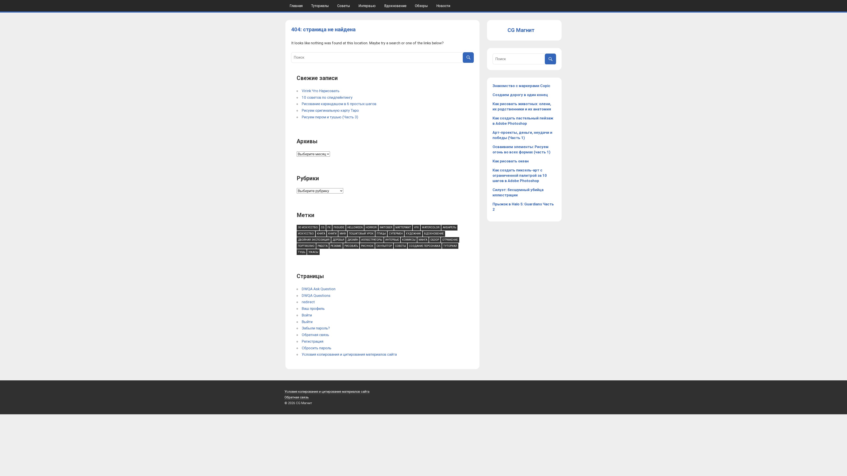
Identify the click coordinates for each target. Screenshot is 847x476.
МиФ (343, 233)
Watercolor (431, 227)
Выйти (307, 322)
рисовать (351, 245)
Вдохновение (395, 6)
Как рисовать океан (511, 161)
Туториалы (320, 6)
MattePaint (403, 227)
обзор (434, 239)
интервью (392, 239)
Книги (332, 233)
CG (322, 227)
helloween (355, 227)
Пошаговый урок (361, 233)
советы (400, 245)
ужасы (313, 252)
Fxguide (339, 227)
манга (423, 239)
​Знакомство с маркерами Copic (521, 86)
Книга (321, 233)
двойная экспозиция (314, 239)
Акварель (449, 227)
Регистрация (312, 341)
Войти (307, 315)
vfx (416, 227)
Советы (343, 6)
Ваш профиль (313, 308)
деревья (338, 239)
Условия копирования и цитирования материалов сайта (349, 354)
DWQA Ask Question (318, 289)
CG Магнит (521, 30)
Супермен (396, 233)
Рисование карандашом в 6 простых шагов (339, 104)
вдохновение (434, 233)
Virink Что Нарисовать (320, 91)
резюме (336, 245)
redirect (308, 302)
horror (371, 227)
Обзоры (421, 6)
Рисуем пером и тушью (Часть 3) (330, 117)
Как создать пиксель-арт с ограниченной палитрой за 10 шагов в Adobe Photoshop (520, 175)
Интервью (367, 6)
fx (329, 227)
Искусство (306, 233)
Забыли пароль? (316, 328)
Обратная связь (315, 335)
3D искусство (308, 227)
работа (323, 245)
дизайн (352, 239)
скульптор (384, 245)
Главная (296, 6)
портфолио (306, 245)
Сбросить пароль (316, 348)
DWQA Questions (316, 295)
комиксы (409, 239)
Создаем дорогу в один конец (520, 95)
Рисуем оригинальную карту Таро (330, 110)
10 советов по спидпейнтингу (327, 97)
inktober (386, 227)
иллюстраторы (371, 239)
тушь (301, 252)
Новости (443, 6)
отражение (450, 239)
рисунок (367, 245)
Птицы (381, 233)
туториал (450, 245)
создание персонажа (424, 245)
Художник (413, 233)
